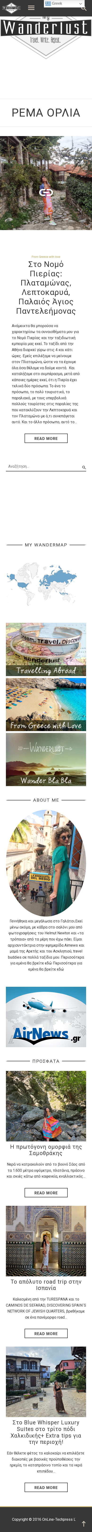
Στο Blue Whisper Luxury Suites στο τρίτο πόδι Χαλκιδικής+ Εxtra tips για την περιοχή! (46, 1432)
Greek (56, 3)
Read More (46, 1193)
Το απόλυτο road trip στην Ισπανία (46, 1285)
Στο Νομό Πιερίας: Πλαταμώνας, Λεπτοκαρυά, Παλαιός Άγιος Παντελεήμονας (46, 288)
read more (46, 438)
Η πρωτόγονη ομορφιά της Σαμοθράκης (46, 1150)
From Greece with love (46, 257)
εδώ (48, 963)
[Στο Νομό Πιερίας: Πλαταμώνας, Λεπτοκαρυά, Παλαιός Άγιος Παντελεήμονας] (46, 183)
